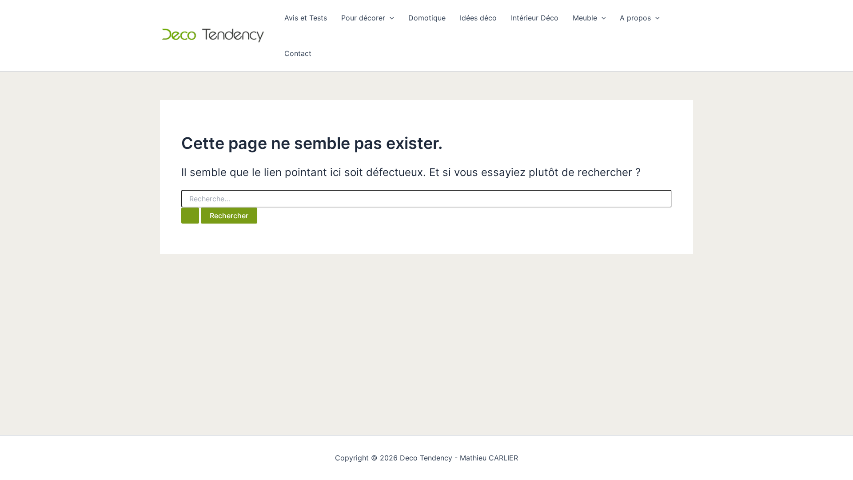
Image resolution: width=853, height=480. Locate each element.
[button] (389, 18)
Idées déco (478, 17)
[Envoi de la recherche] (190, 216)
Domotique (427, 17)
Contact (297, 53)
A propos (635, 17)
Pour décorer (363, 17)
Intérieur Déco (534, 17)
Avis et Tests (305, 17)
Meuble (585, 17)
